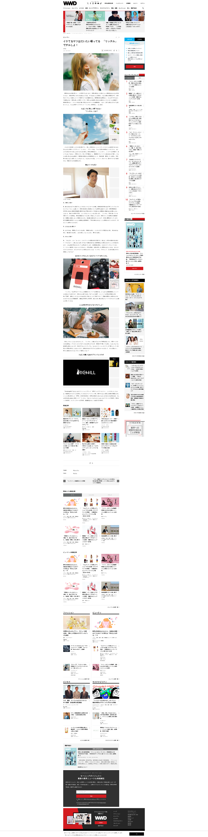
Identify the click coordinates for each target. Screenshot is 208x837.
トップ (115, 811)
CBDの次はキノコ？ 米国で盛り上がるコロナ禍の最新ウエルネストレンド (109, 420)
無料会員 (129, 39)
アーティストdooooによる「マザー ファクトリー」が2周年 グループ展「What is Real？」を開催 (79, 647)
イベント (72, 651)
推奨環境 (129, 816)
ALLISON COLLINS (105, 426)
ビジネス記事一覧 (84, 740)
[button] (143, 8)
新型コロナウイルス (67, 450)
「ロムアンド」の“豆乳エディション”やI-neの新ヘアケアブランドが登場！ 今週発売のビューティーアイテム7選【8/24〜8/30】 (90, 512)
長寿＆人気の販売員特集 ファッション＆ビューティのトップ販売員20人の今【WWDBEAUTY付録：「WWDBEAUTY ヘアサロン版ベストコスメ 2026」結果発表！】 (97, 753)
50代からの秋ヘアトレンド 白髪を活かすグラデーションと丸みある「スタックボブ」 (133, 24)
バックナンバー (119, 3)
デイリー (129, 78)
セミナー (135, 3)
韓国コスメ (95, 519)
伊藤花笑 (65, 639)
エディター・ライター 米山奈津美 (89, 453)
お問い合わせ (130, 821)
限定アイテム (104, 516)
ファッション (67, 8)
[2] (114, 139)
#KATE (101, 675)
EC (75, 450)
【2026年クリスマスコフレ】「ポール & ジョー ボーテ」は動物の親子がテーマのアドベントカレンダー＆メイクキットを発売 (135, 163)
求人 (128, 8)
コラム (64, 48)
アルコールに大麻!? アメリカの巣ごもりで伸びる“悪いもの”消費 (71, 445)
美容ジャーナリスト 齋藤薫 (98, 640)
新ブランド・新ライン (86, 426)
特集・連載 (114, 8)
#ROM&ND (102, 660)
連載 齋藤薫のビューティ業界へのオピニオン (71, 543)
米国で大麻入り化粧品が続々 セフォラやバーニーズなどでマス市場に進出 (109, 445)
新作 (93, 426)
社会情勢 (107, 450)
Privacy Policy (103, 802)
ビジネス (81, 8)
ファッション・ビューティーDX (71, 704)
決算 (72, 733)
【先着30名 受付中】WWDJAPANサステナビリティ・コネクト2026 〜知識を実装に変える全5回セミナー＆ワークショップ (93, 26)
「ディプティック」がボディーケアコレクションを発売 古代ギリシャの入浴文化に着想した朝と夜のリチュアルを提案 (135, 177)
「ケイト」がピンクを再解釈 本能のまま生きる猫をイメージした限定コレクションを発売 (109, 511)
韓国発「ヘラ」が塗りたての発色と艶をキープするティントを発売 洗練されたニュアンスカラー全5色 (89, 538)
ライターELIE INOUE (67, 426)
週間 (140, 78)
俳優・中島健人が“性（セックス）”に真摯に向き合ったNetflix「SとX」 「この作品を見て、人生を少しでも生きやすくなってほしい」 (113, 26)
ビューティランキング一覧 (137, 213)
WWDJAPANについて (132, 811)
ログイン (143, 3)
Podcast (102, 704)
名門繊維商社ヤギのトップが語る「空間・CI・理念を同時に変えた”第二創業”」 (133, 331)
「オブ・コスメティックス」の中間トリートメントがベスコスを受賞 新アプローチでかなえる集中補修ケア (137, 387)
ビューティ (75, 8)
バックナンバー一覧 (139, 274)
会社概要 (129, 819)
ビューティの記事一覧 (113, 607)
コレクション (122, 8)
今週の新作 (85, 519)
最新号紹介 (134, 8)
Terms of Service (82, 804)
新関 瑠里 (84, 428)
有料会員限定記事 (109, 3)
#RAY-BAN (73, 675)
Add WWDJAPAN (108, 50)
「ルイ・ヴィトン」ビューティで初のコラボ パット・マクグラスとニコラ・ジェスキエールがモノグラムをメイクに (135, 136)
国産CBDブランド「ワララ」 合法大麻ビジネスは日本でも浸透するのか (71, 420)
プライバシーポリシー (91, 799)
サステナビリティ (105, 8)
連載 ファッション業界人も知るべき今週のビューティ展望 (109, 539)
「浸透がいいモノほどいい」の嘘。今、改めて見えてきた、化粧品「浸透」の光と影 (70, 537)
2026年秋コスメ (86, 520)
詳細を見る (134, 268)
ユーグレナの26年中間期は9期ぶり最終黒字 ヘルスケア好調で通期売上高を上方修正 (79, 729)
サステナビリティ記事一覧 (112, 740)
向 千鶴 (94, 707)
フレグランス (95, 518)
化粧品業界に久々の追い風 (108, 536)
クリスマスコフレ (132, 168)
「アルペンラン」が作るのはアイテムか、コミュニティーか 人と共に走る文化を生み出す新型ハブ (133, 314)
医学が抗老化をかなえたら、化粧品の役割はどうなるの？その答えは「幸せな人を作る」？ (70, 511)
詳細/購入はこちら (82, 767)
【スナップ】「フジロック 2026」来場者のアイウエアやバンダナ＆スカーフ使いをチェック (79, 666)
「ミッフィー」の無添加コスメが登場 (76, 481)
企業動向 (103, 538)
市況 (73, 450)
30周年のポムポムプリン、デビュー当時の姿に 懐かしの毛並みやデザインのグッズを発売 (75, 633)
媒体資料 (129, 824)
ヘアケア (90, 519)
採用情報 (129, 823)
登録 (135, 66)
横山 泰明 (65, 706)
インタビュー (66, 425)
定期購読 (128, 3)
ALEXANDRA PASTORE (67, 451)
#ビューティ (76, 470)
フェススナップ (74, 670)
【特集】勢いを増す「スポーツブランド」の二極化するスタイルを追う (73, 24)
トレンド (103, 425)
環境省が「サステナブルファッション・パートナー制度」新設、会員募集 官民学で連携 (108, 729)
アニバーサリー (69, 637)
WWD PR (138, 356)
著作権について (131, 818)
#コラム (75, 473)
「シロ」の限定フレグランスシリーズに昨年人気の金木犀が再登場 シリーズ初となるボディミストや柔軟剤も (104, 481)
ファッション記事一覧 (83, 679)
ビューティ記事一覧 (113, 679)
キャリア (115, 825)
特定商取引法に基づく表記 (133, 814)
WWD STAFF (73, 653)
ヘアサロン (84, 452)
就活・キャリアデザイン (92, 8)
